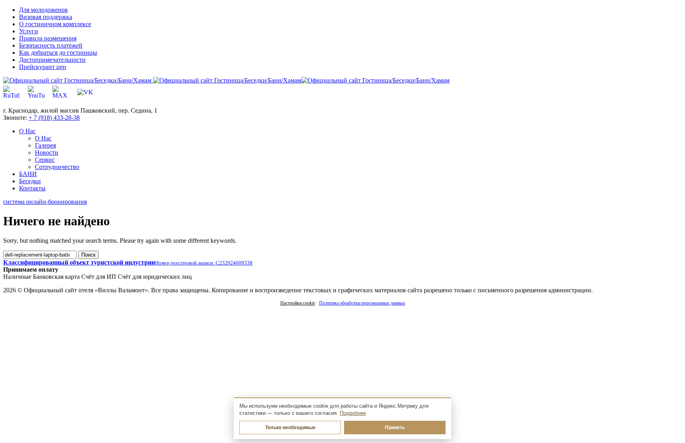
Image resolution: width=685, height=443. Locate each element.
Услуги (28, 31)
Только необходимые (290, 427)
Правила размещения (48, 38)
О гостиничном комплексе (55, 24)
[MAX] (60, 92)
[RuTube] (11, 92)
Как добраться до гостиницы (58, 52)
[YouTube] (36, 92)
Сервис (45, 159)
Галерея (45, 145)
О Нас (43, 138)
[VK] (85, 92)
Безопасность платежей (50, 45)
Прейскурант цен (42, 66)
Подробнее (353, 413)
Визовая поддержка (45, 16)
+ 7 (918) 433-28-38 (54, 117)
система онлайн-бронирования (45, 201)
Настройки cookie (297, 303)
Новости (46, 152)
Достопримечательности (52, 59)
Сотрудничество (57, 166)
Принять (395, 427)
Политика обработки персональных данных (362, 303)
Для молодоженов (43, 9)
